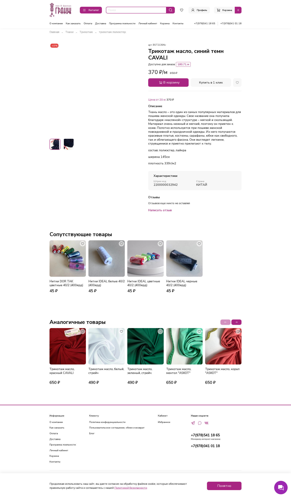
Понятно (224, 486)
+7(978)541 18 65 (204, 23)
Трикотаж (86, 32)
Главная (54, 32)
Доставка (100, 23)
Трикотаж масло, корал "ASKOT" (222, 371)
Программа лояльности (122, 23)
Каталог (94, 10)
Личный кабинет (147, 23)
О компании (56, 23)
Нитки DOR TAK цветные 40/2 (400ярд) (66, 283)
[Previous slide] (55, 89)
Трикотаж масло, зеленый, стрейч (139, 371)
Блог (91, 433)
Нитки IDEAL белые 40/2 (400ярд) (106, 283)
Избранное (164, 422)
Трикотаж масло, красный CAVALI (62, 371)
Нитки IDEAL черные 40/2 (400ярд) (181, 283)
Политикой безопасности (130, 488)
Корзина (165, 23)
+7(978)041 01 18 (230, 23)
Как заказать (73, 23)
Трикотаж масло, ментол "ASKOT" (178, 371)
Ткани (69, 32)
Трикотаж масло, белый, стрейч (106, 371)
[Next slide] (137, 89)
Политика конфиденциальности (107, 422)
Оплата (88, 23)
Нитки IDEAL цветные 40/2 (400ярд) (143, 283)
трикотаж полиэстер (112, 32)
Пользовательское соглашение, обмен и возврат (116, 427)
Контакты (178, 23)
